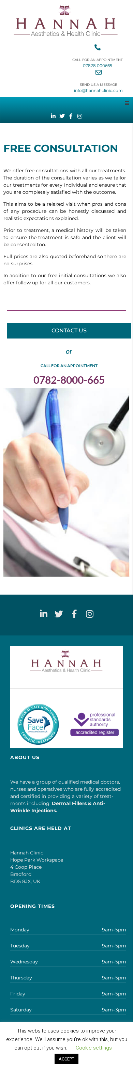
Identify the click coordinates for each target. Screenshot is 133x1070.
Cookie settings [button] (94, 1048)
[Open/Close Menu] (127, 103)
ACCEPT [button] (66, 1058)
